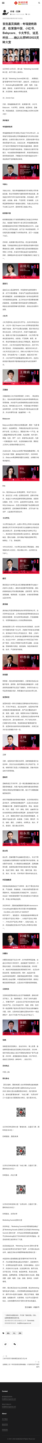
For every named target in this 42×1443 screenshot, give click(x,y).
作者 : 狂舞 (15, 11)
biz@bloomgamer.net (24, 1323)
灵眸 (20, 1333)
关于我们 (5, 1419)
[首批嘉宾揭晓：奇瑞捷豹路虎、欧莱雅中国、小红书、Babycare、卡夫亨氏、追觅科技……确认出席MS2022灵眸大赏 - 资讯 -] (21, 3)
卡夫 (14, 1333)
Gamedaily (30, 1320)
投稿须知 (5, 1430)
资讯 (29, 14)
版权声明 (5, 1424)
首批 (8, 1333)
